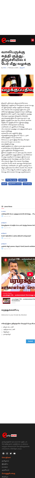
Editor (4, 68)
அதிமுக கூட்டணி (9, 329)
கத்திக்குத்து (22, 180)
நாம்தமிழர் (7, 334)
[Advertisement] (17, 17)
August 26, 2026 (7, 216)
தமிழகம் (4, 222)
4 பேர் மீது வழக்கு (11, 180)
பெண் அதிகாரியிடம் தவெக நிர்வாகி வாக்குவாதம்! (16, 236)
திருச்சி (22, 68)
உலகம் (3, 211)
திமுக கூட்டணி (8, 327)
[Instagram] (7, 453)
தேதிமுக (6, 332)
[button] (32, 40)
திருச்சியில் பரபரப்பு (15, 183)
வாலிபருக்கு (27, 183)
